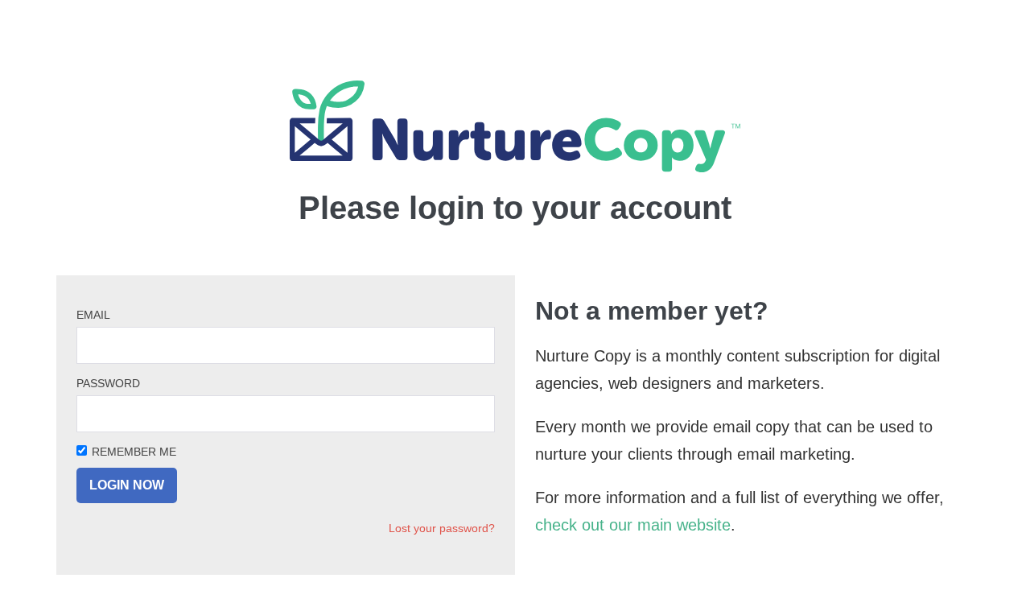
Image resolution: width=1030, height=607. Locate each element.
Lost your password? (442, 528)
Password (108, 383)
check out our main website (633, 525)
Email (93, 314)
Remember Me (134, 451)
